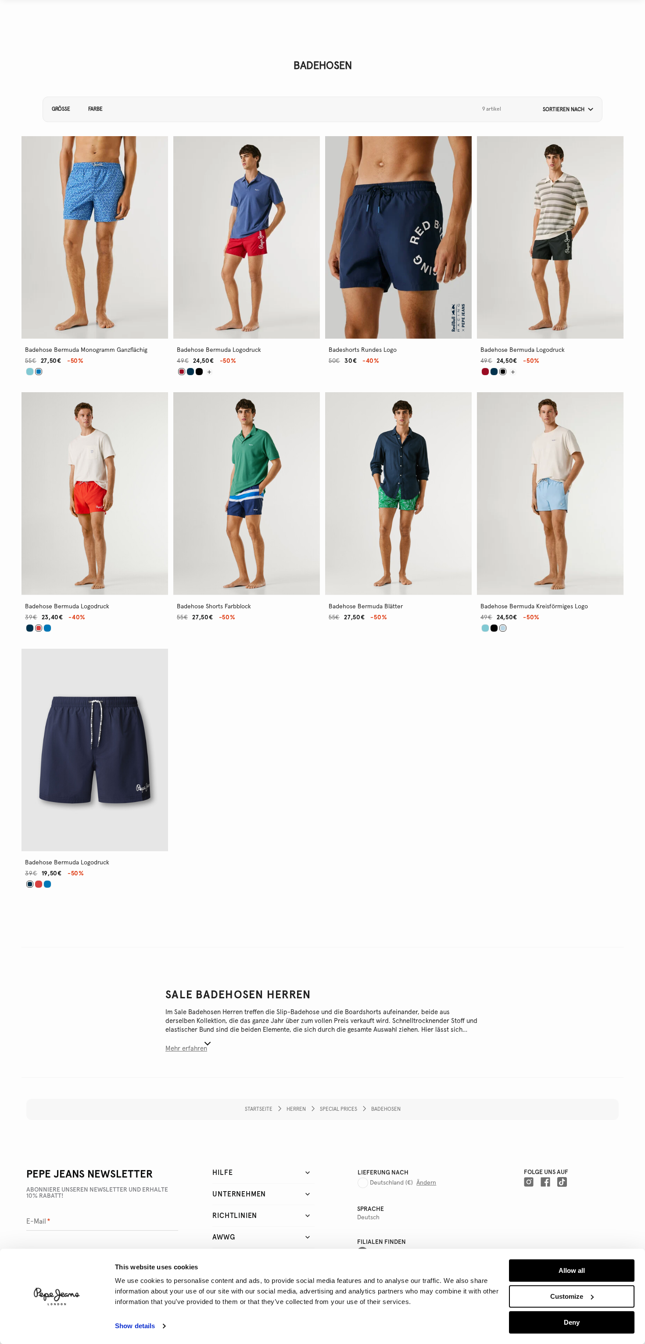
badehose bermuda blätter (366, 606)
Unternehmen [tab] (239, 1194)
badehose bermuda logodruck (219, 350)
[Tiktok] (562, 1182)
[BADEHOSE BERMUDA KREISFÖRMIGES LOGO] (485, 628)
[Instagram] (529, 1182)
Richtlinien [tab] (234, 1215)
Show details (135, 1326)
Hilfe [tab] (222, 1172)
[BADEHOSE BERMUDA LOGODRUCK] (190, 371)
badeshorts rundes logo (363, 350)
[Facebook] (545, 1182)
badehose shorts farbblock (214, 606)
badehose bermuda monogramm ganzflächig (86, 350)
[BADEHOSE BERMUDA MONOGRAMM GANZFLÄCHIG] (29, 371)
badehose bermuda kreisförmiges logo (534, 606)
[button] (565, 109)
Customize (566, 1296)
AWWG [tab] (223, 1237)
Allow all (572, 1270)
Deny (572, 1322)
